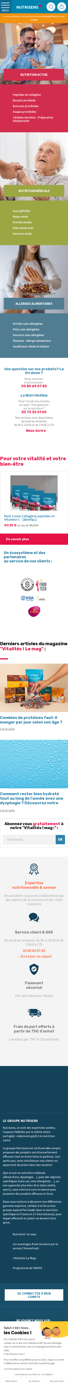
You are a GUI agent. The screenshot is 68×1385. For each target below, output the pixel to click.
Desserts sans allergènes (28, 335)
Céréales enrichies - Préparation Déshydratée (33, 119)
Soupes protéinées (24, 112)
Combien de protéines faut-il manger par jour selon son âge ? (31, 719)
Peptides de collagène (27, 94)
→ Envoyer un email (34, 956)
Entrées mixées (22, 222)
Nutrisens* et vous (24, 1234)
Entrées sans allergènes (28, 323)
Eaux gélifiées (21, 211)
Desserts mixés (22, 233)
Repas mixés (20, 216)
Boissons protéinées (26, 106)
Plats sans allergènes (26, 329)
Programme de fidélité (27, 1268)
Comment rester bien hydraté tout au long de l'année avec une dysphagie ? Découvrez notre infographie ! (31, 800)
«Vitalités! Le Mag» (25, 1258)
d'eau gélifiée (48, 16)
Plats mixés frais (23, 228)
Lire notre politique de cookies (18, 1368)
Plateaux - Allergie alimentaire (32, 341)
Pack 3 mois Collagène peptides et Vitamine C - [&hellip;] (29, 517)
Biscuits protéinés (24, 100)
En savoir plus (17, 539)
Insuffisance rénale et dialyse (31, 346)
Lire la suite (7, 729)
